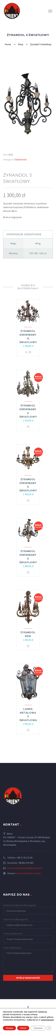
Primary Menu (50, 11)
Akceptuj (9, 1028)
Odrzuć (23, 1028)
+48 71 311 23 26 (24, 857)
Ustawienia (37, 1028)
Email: (10, 868)
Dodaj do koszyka (26, 352)
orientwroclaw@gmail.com (28, 868)
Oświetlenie (20, 159)
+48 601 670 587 (26, 862)
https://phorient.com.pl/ (28, 873)
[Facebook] (28, 1007)
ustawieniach (47, 1020)
